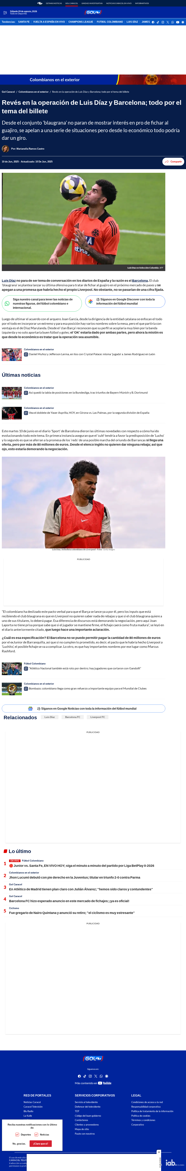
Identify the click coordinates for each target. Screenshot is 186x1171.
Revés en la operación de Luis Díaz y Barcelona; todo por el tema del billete (90, 92)
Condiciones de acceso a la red (147, 1102)
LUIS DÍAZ (132, 21)
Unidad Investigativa (92, 3)
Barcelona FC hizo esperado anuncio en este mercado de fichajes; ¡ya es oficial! (69, 901)
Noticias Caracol (32, 1102)
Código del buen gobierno (88, 1115)
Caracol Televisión (33, 1107)
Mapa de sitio (82, 1129)
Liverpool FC (97, 717)
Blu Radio (28, 1111)
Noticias (44, 1134)
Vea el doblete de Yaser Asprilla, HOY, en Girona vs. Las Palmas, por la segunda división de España (89, 412)
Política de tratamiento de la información (152, 1111)
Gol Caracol (71, 3)
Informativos (142, 3)
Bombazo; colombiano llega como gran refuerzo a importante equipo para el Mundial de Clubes (88, 688)
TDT (77, 1111)
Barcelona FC (72, 717)
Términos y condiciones (143, 1120)
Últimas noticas (54, 3)
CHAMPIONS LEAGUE (80, 21)
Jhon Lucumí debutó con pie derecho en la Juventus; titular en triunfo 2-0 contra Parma (74, 877)
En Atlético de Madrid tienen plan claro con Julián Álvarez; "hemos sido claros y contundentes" (81, 889)
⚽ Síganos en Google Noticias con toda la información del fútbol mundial (86, 708)
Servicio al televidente (86, 1102)
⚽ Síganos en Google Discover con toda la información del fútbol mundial (125, 301)
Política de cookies (140, 1115)
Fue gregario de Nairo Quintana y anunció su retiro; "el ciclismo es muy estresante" (72, 913)
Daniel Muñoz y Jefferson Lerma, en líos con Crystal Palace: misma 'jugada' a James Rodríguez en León (92, 354)
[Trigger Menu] (5, 12)
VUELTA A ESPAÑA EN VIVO (49, 21)
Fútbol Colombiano (35, 663)
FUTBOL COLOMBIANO (110, 21)
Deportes (26, 1134)
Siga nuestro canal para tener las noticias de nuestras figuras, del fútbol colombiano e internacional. (43, 303)
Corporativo (137, 1125)
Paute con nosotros (85, 1134)
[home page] (39, 3)
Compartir (176, 161)
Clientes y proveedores (87, 1125)
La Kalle (28, 1115)
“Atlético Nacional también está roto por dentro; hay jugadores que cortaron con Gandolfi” (85, 668)
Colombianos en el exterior (33, 92)
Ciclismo (14, 908)
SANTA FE (24, 21)
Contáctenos (81, 1120)
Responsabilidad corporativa (146, 1107)
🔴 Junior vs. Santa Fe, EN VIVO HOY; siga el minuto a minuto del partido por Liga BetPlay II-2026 (81, 866)
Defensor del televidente (87, 1107)
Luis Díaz (50, 717)
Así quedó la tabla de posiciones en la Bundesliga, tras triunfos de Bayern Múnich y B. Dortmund (88, 392)
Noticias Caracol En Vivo (119, 3)
